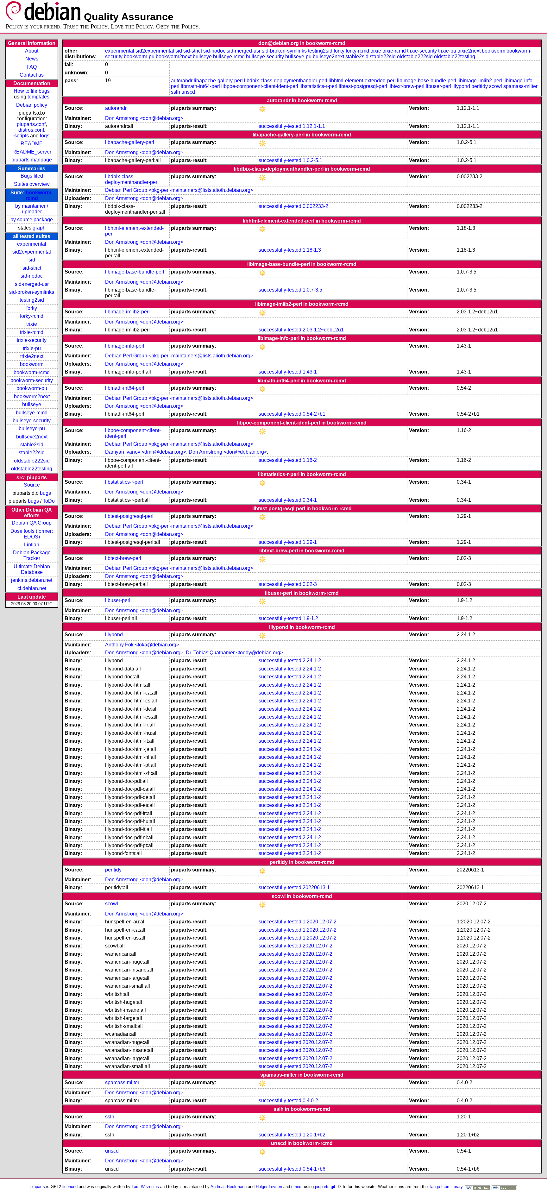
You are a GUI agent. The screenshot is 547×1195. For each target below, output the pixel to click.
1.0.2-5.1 (312, 160)
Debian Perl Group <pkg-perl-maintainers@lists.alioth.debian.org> (179, 190)
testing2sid (32, 300)
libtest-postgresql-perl (363, 86)
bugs (45, 493)
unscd (188, 92)
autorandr (181, 80)
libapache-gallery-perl (218, 80)
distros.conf (31, 130)
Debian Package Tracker (32, 555)
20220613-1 (316, 887)
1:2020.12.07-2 (319, 921)
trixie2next (31, 356)
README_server (31, 151)
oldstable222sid (32, 460)
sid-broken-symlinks (31, 292)
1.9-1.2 (310, 618)
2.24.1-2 (312, 660)
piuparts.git (325, 1186)
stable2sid (31, 444)
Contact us (32, 75)
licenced (70, 1186)
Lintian (31, 544)
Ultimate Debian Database (32, 569)
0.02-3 (310, 584)
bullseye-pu (32, 428)
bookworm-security (31, 380)
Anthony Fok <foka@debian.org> (142, 644)
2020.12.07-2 (317, 945)
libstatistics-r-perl (318, 86)
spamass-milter (520, 86)
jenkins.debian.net (31, 580)
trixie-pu (32, 348)
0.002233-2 (315, 206)
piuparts (37, 1186)
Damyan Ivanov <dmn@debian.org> (145, 452)
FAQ (32, 67)
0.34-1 (310, 500)
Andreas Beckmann (229, 1186)
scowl (495, 86)
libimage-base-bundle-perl (426, 80)
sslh (175, 92)
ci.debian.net (31, 588)
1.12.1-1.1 (314, 126)
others (297, 1186)
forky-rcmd (31, 316)
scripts (21, 135)
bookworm (31, 364)
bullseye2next (31, 436)
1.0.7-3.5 (312, 289)
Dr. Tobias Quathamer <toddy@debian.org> (234, 652)
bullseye (31, 404)
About (31, 50)
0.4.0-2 (310, 1100)
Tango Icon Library (445, 1186)
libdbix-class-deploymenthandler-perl (285, 80)
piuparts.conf (31, 124)
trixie (31, 324)
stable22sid (32, 452)
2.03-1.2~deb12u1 (323, 329)
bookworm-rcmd (32, 372)
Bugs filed (32, 176)
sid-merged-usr (32, 284)
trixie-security (32, 340)
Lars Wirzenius (145, 1186)
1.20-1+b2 (314, 1134)
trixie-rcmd (31, 332)
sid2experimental (31, 252)
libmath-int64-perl (200, 86)
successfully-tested (280, 126)
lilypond (461, 86)
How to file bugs (32, 91)
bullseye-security (32, 420)
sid (31, 259)
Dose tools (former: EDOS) (31, 533)
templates (38, 96)
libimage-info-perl (124, 346)
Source (32, 484)
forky (31, 308)
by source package (31, 219)
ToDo (49, 501)
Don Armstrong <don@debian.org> (144, 118)
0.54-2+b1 (314, 414)
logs (44, 135)
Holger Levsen (269, 1186)
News (31, 58)
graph (39, 227)
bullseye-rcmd (31, 412)
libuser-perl (438, 86)
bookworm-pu (31, 388)
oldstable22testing (31, 468)
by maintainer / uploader (31, 208)
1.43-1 (310, 371)
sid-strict (31, 268)
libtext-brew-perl (406, 86)
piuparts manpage (31, 159)
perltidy (479, 86)
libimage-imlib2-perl (479, 80)
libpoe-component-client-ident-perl (259, 86)
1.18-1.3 (312, 250)
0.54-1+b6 (314, 1169)
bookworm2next (32, 396)
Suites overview (32, 184)
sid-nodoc (32, 276)
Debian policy (31, 105)
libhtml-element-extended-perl (362, 80)
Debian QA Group (32, 522)
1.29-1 (310, 542)
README (32, 143)
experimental (31, 244)
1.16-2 (310, 460)
